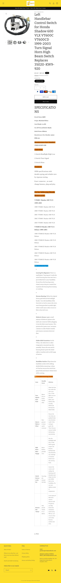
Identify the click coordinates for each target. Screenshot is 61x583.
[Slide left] (5, 42)
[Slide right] (28, 42)
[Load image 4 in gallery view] (24, 42)
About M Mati (7, 549)
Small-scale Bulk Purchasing (11, 561)
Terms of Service (26, 549)
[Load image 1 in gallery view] (10, 42)
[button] (3, 3)
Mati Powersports (28, 580)
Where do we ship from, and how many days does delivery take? (11, 555)
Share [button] (37, 534)
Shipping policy (25, 557)
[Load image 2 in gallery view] (15, 42)
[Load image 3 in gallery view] (20, 42)
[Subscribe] (30, 570)
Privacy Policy (25, 553)
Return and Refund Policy (28, 560)
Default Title (39, 81)
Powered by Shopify (36, 580)
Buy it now (46, 101)
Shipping (36, 75)
